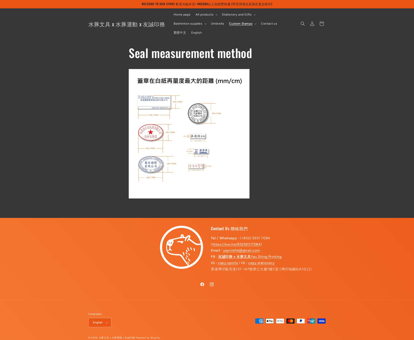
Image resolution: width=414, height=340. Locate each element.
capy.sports (228, 263)
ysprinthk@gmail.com (241, 251)
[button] (206, 14)
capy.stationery (261, 263)
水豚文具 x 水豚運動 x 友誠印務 (117, 337)
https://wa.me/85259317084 (236, 244)
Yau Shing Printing (249, 257)
